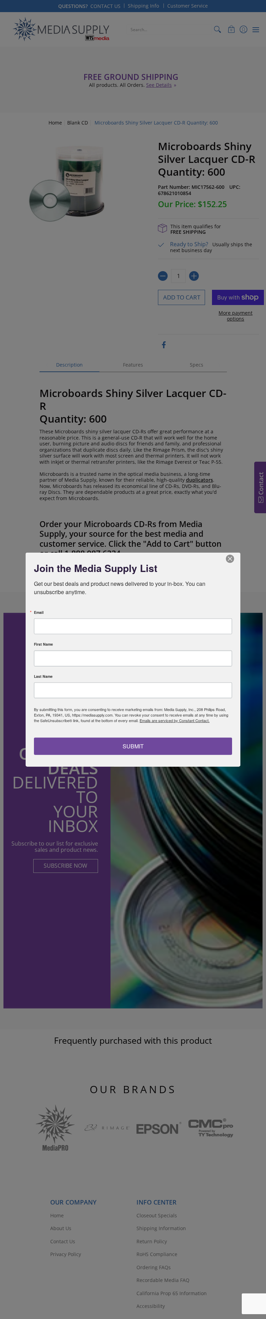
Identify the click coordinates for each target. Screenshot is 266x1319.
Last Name (43, 676)
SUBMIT (133, 746)
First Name (43, 644)
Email (39, 612)
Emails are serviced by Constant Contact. (175, 720)
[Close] (234, 559)
